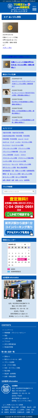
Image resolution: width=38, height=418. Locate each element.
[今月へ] (25, 244)
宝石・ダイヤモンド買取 (12, 368)
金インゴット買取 (15, 174)
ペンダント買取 (7, 161)
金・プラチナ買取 (10, 365)
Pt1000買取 (13, 139)
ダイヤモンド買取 (27, 142)
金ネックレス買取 (27, 174)
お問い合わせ (8, 338)
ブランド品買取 (9, 362)
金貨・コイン (19, 180)
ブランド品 (22, 151)
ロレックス (15, 164)
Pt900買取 (26, 136)
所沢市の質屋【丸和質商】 (25, 416)
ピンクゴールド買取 (17, 145)
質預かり (7, 356)
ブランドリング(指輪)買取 (10, 151)
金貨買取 (26, 180)
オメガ (26, 139)
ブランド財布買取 (8, 154)
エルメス (20, 139)
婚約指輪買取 (7, 170)
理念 (5, 335)
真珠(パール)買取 (20, 170)
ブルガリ (16, 154)
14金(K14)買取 (7, 132)
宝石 (13, 170)
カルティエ (6, 142)
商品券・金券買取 (10, 373)
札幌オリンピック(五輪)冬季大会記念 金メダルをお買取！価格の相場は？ (22, 64)
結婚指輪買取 (30, 170)
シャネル (18, 142)
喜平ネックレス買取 (25, 164)
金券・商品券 (7, 180)
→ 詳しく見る (7, 47)
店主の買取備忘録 (10, 344)
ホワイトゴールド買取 (19, 161)
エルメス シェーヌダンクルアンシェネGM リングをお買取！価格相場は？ (23, 83)
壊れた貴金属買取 (22, 167)
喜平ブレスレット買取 (9, 167)
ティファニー (7, 145)
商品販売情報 (8, 347)
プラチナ (23, 154)
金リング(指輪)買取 (21, 177)
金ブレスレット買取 (8, 177)
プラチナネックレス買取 (10, 158)
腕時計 (5, 174)
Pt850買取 (19, 136)
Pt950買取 (6, 139)
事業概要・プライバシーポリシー (15, 333)
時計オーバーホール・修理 (12, 359)
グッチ (12, 142)
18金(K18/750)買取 (18, 132)
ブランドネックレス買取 (10, 148)
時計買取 (7, 371)
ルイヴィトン (7, 164)
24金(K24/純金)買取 (9, 136)
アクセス (7, 341)
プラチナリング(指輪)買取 (26, 158)
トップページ (8, 330)
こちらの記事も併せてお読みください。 (17, 57)
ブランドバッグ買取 (24, 148)
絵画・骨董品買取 (10, 376)
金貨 (13, 180)
